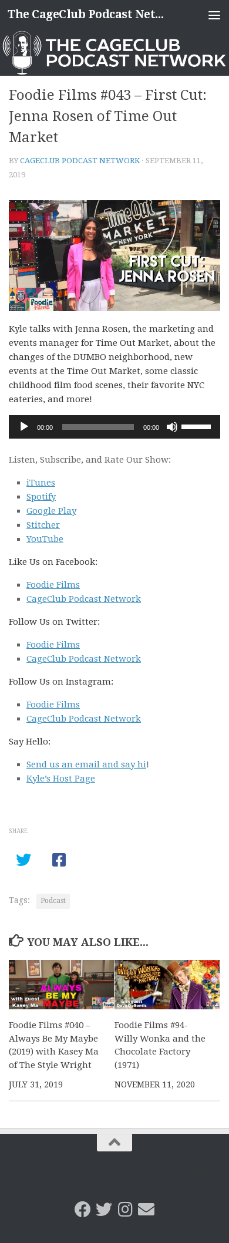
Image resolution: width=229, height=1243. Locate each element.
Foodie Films (53, 585)
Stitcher (43, 525)
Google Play (51, 511)
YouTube (44, 539)
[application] (114, 427)
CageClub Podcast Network (80, 160)
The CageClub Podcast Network (90, 14)
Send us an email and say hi (86, 764)
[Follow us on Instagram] (125, 1209)
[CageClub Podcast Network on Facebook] (83, 1209)
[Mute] (172, 427)
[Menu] (214, 14)
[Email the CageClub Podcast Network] (146, 1209)
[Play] (24, 427)
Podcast (53, 901)
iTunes (40, 482)
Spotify (41, 496)
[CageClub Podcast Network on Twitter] (104, 1209)
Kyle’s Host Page (60, 778)
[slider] (197, 425)
